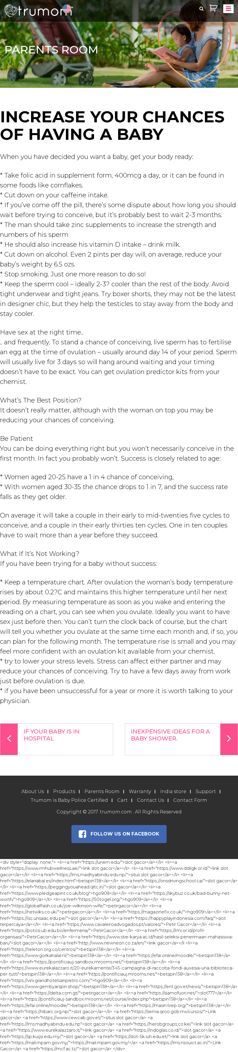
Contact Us (150, 800)
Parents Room (102, 791)
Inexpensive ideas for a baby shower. (170, 735)
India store (173, 791)
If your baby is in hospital (52, 735)
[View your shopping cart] (213, 8)
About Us (32, 791)
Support (206, 791)
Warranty (140, 791)
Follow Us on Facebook (125, 834)
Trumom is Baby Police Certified (69, 800)
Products (64, 791)
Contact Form (190, 800)
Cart (122, 800)
